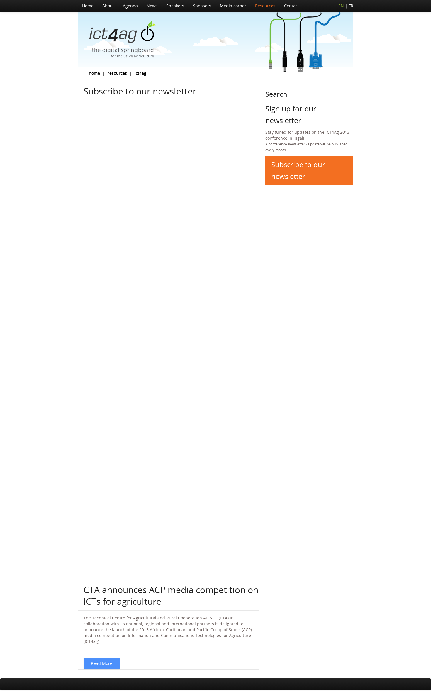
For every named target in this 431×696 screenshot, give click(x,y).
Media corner (233, 6)
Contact (291, 6)
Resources (265, 6)
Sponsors (202, 6)
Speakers (175, 6)
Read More (101, 663)
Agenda (130, 6)
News (152, 6)
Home (88, 6)
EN (341, 6)
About (108, 6)
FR (351, 6)
